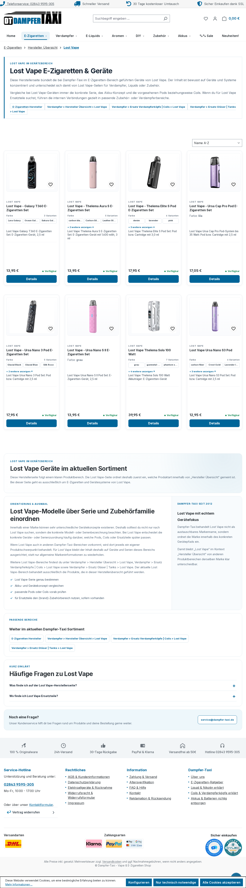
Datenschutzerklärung (84, 782)
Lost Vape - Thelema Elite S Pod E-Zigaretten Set (152, 208)
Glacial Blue (31, 364)
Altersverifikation (141, 782)
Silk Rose (48, 364)
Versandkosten (111, 861)
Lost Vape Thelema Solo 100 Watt (149, 352)
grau (136, 364)
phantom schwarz (171, 364)
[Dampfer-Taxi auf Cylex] (233, 848)
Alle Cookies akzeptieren (221, 882)
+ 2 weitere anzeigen (79, 227)
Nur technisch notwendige (176, 882)
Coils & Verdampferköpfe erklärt (214, 793)
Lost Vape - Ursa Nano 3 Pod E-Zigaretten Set (29, 352)
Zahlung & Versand (143, 777)
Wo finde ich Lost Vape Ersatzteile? (33, 696)
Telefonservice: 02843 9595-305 (29, 4)
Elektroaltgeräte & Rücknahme (90, 788)
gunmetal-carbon (154, 364)
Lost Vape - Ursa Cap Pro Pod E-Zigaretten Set (213, 208)
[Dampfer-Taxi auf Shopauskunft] (214, 848)
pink (170, 220)
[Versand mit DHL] (13, 844)
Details (31, 279)
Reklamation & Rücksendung (150, 798)
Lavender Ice (232, 364)
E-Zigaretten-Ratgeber (207, 782)
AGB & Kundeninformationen (89, 777)
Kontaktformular (41, 805)
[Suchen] (165, 18)
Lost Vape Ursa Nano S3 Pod (210, 350)
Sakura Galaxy (49, 220)
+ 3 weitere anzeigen (140, 227)
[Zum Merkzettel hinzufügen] (50, 184)
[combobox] (127, 18)
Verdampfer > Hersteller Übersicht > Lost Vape (77, 106)
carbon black (76, 220)
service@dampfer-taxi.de (217, 719)
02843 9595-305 (19, 784)
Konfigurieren (138, 882)
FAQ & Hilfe (137, 788)
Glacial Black (14, 364)
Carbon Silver (93, 220)
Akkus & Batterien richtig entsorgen (209, 800)
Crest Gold (214, 364)
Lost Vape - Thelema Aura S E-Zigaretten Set (90, 208)
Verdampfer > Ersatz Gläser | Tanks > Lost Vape (42, 647)
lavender (153, 220)
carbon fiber (197, 364)
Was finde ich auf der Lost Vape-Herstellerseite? (43, 685)
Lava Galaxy (14, 220)
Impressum (76, 803)
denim (136, 220)
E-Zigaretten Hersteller (27, 106)
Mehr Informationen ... (18, 884)
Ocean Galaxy (32, 220)
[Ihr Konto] (215, 18)
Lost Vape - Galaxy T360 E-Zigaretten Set (26, 208)
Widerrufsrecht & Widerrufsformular (81, 795)
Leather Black (110, 220)
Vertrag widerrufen (26, 812)
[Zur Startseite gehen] (33, 18)
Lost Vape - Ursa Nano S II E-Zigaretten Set (88, 352)
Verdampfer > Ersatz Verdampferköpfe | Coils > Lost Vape (148, 106)
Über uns (198, 777)
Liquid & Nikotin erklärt (207, 788)
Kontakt (134, 793)
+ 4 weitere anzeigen (140, 371)
